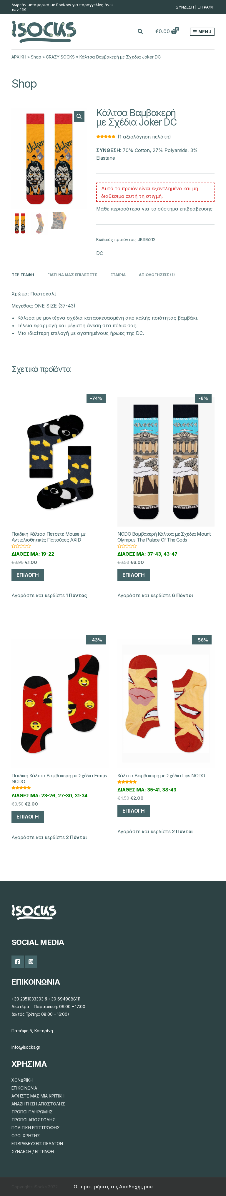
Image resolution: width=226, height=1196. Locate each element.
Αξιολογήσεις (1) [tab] (157, 274)
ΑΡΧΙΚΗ (18, 56)
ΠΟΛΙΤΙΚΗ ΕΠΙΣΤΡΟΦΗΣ (35, 1127)
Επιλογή (27, 575)
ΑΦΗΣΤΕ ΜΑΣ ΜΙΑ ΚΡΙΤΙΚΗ (37, 1095)
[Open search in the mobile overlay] (143, 32)
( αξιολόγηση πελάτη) (144, 137)
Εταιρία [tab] (118, 274)
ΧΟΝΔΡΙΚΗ (22, 1080)
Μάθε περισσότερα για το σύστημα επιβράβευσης (154, 209)
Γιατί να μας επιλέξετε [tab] (72, 274)
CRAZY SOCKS (60, 56)
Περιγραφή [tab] (22, 274)
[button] (79, 116)
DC (99, 253)
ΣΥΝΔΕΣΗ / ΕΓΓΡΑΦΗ (32, 1151)
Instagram (31, 962)
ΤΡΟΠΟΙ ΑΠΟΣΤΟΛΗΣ (33, 1119)
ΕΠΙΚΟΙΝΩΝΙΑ (24, 1087)
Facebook (17, 962)
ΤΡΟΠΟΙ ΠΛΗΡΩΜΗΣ (32, 1111)
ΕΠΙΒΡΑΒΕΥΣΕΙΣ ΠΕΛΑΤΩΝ (37, 1143)
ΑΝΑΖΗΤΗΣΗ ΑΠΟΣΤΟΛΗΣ (38, 1103)
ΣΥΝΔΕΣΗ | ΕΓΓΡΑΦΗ (195, 7)
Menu (204, 31)
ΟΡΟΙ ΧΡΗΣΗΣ (25, 1135)
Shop (36, 56)
